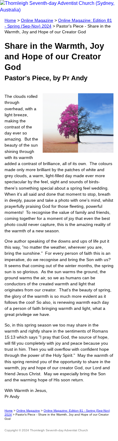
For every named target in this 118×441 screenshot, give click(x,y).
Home (10, 20)
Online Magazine (37, 20)
